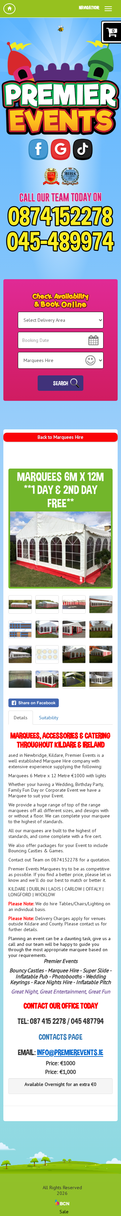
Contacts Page (60, 1037)
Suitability (48, 718)
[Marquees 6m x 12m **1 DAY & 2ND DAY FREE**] (60, 549)
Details (21, 718)
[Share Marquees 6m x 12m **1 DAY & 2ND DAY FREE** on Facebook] (60, 702)
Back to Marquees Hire (60, 437)
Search (60, 383)
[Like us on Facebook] (38, 149)
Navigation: (89, 7)
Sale (64, 1212)
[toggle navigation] (108, 8)
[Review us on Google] (60, 149)
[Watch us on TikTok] (83, 149)
